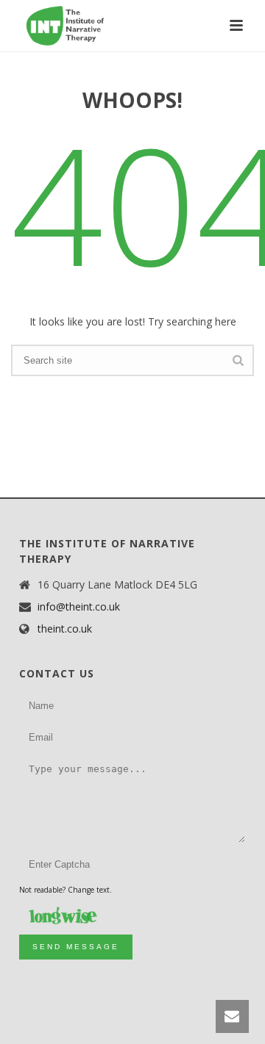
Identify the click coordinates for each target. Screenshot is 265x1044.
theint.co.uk (65, 629)
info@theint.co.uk (79, 606)
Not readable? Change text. (65, 890)
